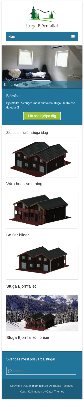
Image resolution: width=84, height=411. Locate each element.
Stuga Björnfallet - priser (28, 337)
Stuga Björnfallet (21, 286)
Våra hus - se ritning (24, 184)
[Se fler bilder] (42, 210)
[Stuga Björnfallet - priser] (42, 312)
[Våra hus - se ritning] (42, 159)
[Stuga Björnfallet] (42, 66)
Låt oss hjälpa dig (42, 116)
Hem (12, 36)
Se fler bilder (17, 235)
